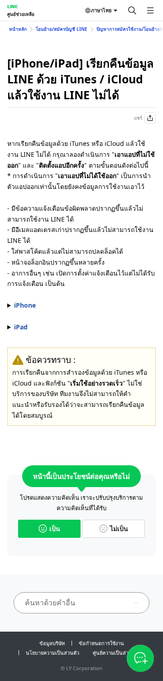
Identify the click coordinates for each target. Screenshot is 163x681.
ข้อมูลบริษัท (52, 643)
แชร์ (138, 118)
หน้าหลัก (18, 29)
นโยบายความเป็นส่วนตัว (52, 652)
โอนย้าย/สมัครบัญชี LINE (61, 29)
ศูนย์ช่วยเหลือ (20, 14)
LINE (12, 6)
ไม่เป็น (119, 528)
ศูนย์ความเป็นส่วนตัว (115, 652)
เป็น (54, 528)
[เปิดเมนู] (150, 10)
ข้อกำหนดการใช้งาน (101, 643)
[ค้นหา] (132, 10)
